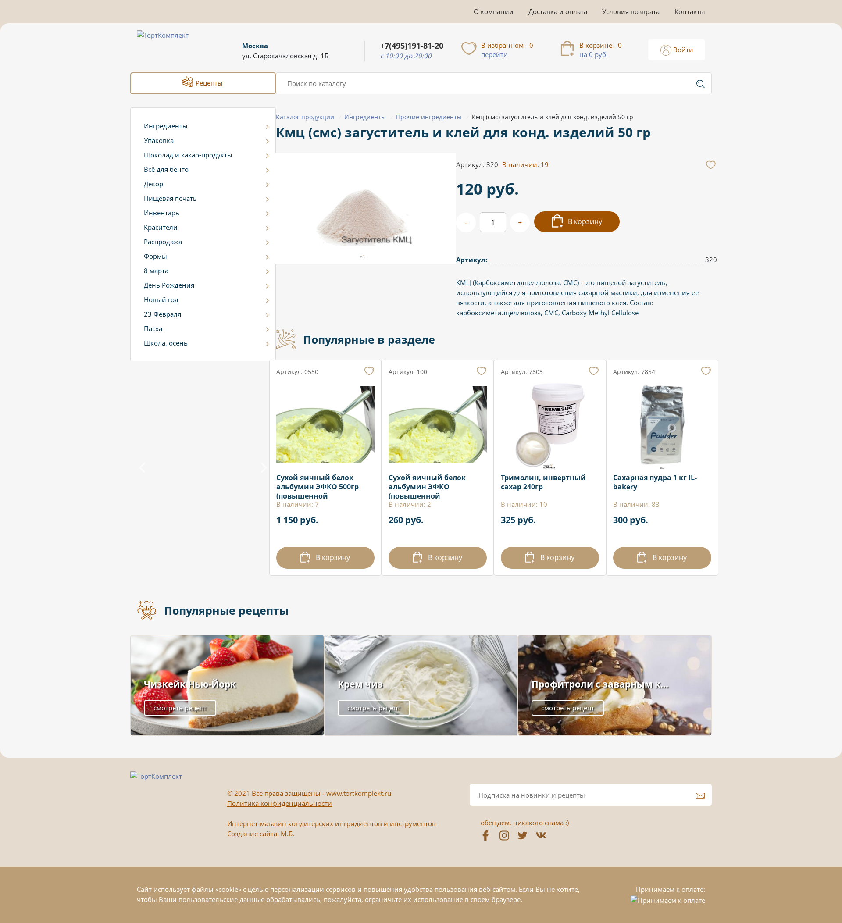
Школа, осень (166, 343)
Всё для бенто (166, 169)
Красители (161, 227)
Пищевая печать (170, 198)
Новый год (161, 299)
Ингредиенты (166, 125)
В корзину (584, 221)
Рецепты (208, 82)
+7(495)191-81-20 (411, 46)
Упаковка (159, 140)
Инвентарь (161, 212)
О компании (494, 11)
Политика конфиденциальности (279, 803)
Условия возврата (631, 11)
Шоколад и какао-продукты (188, 154)
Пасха (153, 328)
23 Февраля (162, 314)
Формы (155, 256)
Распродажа (163, 241)
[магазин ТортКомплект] (172, 45)
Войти (682, 49)
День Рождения (169, 285)
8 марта (156, 270)
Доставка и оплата (557, 11)
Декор (153, 183)
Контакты (689, 11)
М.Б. (287, 833)
